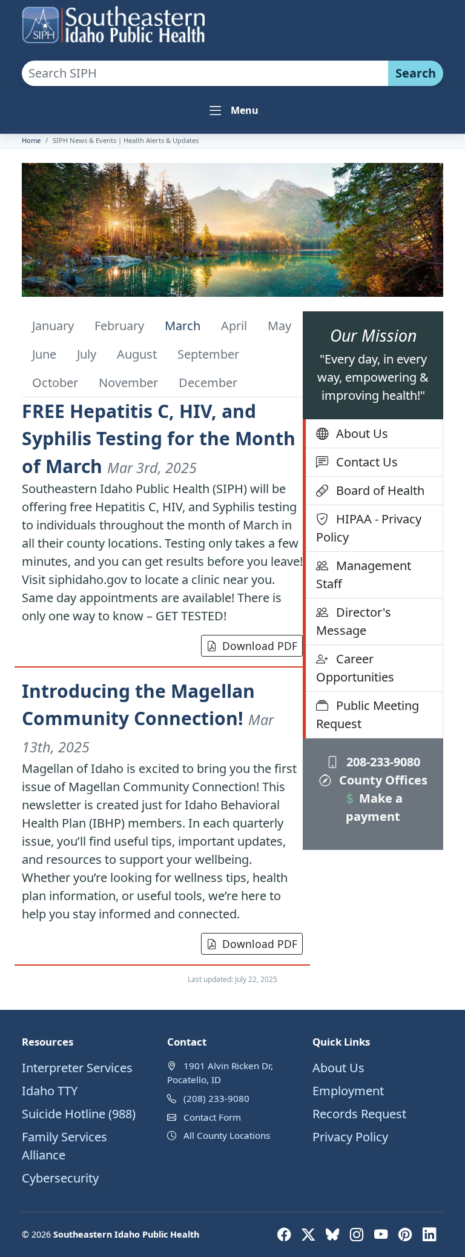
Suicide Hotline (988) (79, 1114)
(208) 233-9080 (216, 1098)
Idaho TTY (50, 1091)
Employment (348, 1091)
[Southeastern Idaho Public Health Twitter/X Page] (310, 1234)
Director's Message (353, 621)
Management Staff (363, 574)
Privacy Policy (350, 1137)
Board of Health (378, 490)
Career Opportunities (355, 668)
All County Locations (226, 1135)
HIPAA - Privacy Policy (368, 528)
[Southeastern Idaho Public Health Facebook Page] (285, 1234)
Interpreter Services (77, 1068)
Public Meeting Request (367, 714)
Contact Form (212, 1117)
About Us (360, 433)
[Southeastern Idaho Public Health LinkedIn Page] (429, 1234)
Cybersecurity (60, 1178)
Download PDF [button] (259, 645)
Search (415, 73)
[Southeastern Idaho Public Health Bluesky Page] (334, 1234)
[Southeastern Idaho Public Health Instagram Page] (358, 1234)
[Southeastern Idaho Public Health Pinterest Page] (406, 1234)
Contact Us (365, 462)
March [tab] (182, 325)
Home (31, 140)
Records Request (359, 1114)
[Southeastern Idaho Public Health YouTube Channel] (382, 1234)
